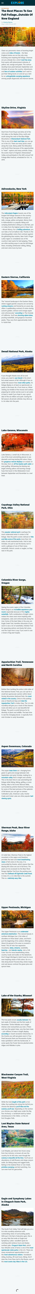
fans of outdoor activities (13, 71)
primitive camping (7, 1167)
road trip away (26, 60)
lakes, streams (15, 948)
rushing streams (7, 306)
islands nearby (17, 950)
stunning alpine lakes (25, 315)
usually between (22, 1020)
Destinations (5, 8)
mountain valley (7, 777)
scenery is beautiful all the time (12, 1158)
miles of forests (14, 53)
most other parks (24, 383)
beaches (4, 950)
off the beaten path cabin (23, 464)
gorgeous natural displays (13, 462)
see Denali (19, 378)
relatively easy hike (14, 878)
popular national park (12, 532)
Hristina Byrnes (7, 22)
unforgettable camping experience (18, 76)
